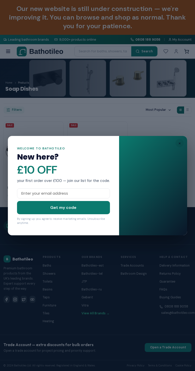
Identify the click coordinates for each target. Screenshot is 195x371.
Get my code (63, 207)
